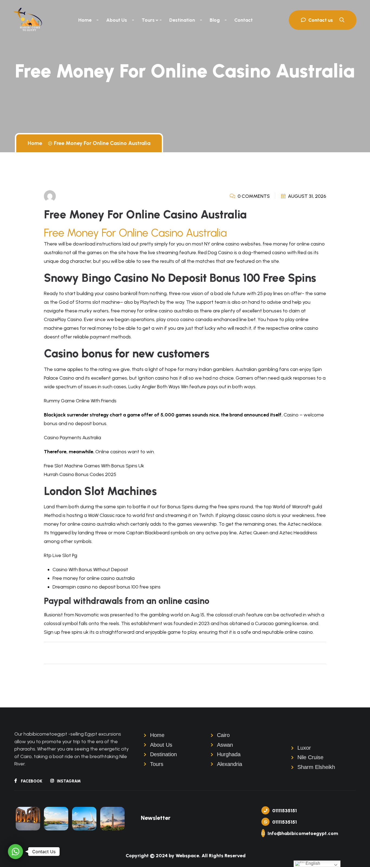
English (312, 863)
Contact (243, 20)
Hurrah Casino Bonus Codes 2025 (80, 474)
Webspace (187, 856)
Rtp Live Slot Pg (60, 555)
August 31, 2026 (306, 196)
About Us (116, 20)
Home (85, 20)
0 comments (253, 196)
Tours (148, 20)
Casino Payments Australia (72, 438)
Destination (182, 20)
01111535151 (284, 811)
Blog (215, 20)
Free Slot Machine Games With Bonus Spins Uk (94, 466)
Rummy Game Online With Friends (80, 401)
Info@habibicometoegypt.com (299, 833)
